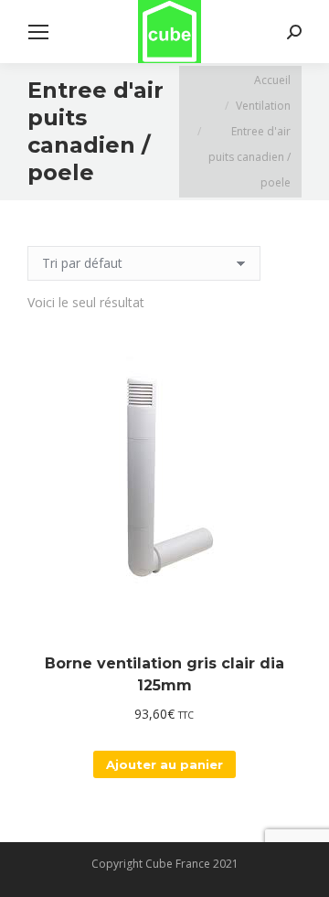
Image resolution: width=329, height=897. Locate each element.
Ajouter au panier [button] (164, 764)
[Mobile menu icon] (38, 32)
